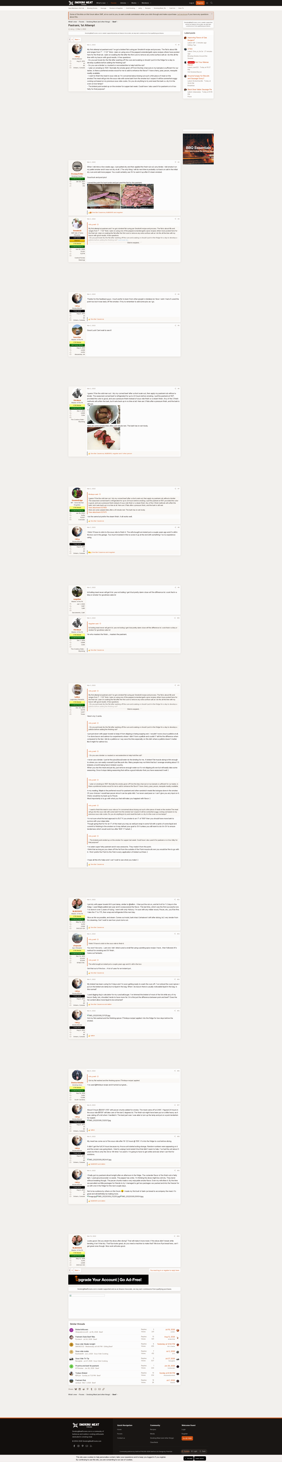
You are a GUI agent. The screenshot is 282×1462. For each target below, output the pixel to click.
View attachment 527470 (98, 512)
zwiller (173, 1332)
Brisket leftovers (81, 1329)
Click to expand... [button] (133, 243)
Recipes (148, 8)
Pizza (190, 96)
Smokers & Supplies (116, 8)
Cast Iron (172, 8)
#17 (178, 1105)
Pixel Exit (169, 1451)
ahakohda (171, 1339)
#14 (178, 979)
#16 (178, 1071)
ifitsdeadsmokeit (169, 1375)
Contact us (121, 1438)
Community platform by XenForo (139, 1451)
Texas (83, 714)
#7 (178, 488)
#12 (178, 899)
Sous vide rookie (82, 1351)
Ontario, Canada (79, 68)
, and (107, 212)
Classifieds (154, 1442)
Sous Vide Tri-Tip (82, 1358)
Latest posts (190, 33)
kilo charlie (171, 1346)
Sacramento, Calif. (78, 612)
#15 (178, 1011)
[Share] (175, 44)
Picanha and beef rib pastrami (87, 1366)
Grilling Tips (192, 45)
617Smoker (79, 1368)
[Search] (211, 3)
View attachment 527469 (98, 508)
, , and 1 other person (111, 453)
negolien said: (94, 624)
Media (134, 3)
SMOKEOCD (79, 1346)
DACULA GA (80, 928)
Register (185, 1434)
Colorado (81, 519)
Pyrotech (78, 1339)
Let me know (182, 14)
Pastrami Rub (80, 1380)
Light (195, 1451)
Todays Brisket (81, 1373)
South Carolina (80, 1100)
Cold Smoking (130, 8)
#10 (178, 618)
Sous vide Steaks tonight (85, 1344)
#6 (178, 388)
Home (119, 1429)
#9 (178, 587)
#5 (178, 325)
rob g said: (92, 224)
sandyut (78, 1383)
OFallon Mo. (81, 962)
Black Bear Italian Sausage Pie (200, 89)
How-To (181, 8)
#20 (178, 1236)
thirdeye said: (93, 494)
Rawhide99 (79, 1354)
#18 (178, 1136)
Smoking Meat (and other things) (162, 1438)
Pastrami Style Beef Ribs (85, 1337)
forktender (171, 1368)
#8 (178, 527)
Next (76, 39)
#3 (178, 219)
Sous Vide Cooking (101, 1354)
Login (184, 1429)
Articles (123, 3)
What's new (101, 3)
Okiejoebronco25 (81, 1332)
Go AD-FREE (187, 1438)
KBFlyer (78, 1375)
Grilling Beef (108, 1346)
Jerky (140, 8)
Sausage (103, 8)
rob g (72, 29)
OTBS (190, 49)
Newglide (78, 1361)
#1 (178, 45)
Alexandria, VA (80, 354)
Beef (101, 1332)
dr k (173, 1353)
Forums (113, 3)
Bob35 (173, 1382)
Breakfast (191, 85)
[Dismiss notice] (211, 14)
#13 (178, 934)
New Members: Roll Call (76, 8)
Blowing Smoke (92, 8)
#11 (178, 685)
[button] (107, 2)
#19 (178, 1170)
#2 (178, 162)
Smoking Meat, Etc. (160, 8)
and (103, 552)
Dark (204, 1451)
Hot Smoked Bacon (195, 72)
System (186, 1451)
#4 (178, 294)
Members (145, 3)
